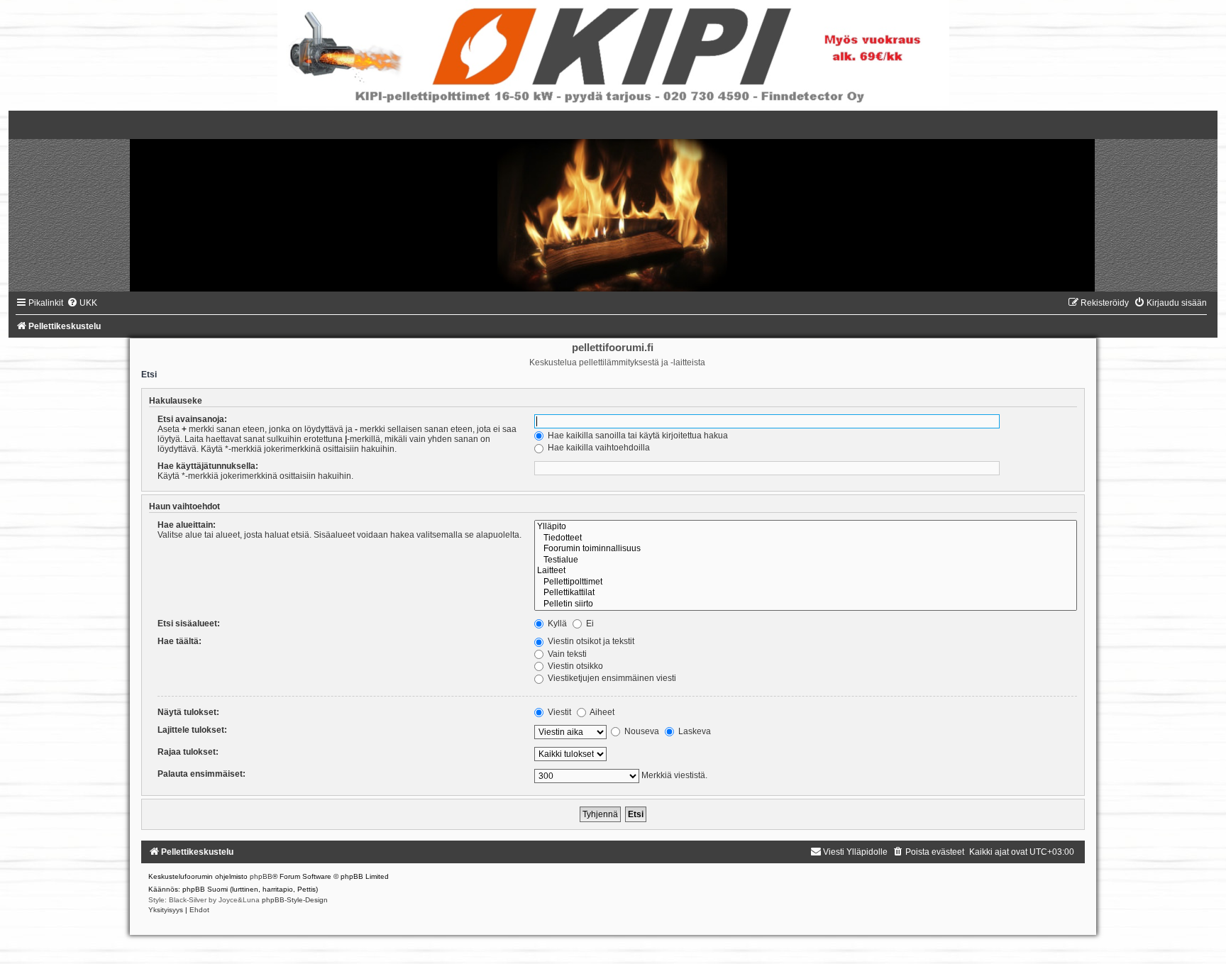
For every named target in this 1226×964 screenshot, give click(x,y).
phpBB (261, 876)
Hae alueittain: (187, 525)
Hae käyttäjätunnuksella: (208, 466)
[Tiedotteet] (805, 538)
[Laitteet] (805, 571)
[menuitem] (82, 303)
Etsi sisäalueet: (189, 623)
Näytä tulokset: (188, 712)
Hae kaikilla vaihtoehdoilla (598, 448)
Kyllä (556, 623)
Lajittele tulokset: (192, 730)
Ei (589, 623)
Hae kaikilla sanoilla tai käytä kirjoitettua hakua (637, 436)
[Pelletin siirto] (805, 604)
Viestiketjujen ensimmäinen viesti (611, 678)
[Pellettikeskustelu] (613, 201)
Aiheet (601, 712)
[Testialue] (805, 560)
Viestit (558, 712)
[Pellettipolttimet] (805, 582)
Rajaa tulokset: (188, 752)
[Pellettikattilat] (805, 593)
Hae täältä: (179, 641)
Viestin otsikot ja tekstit (590, 641)
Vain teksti (566, 654)
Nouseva (640, 731)
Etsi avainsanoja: (192, 419)
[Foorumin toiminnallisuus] (805, 549)
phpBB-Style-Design (295, 900)
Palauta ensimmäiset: (201, 774)
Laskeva (693, 731)
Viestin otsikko (574, 666)
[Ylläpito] (805, 527)
